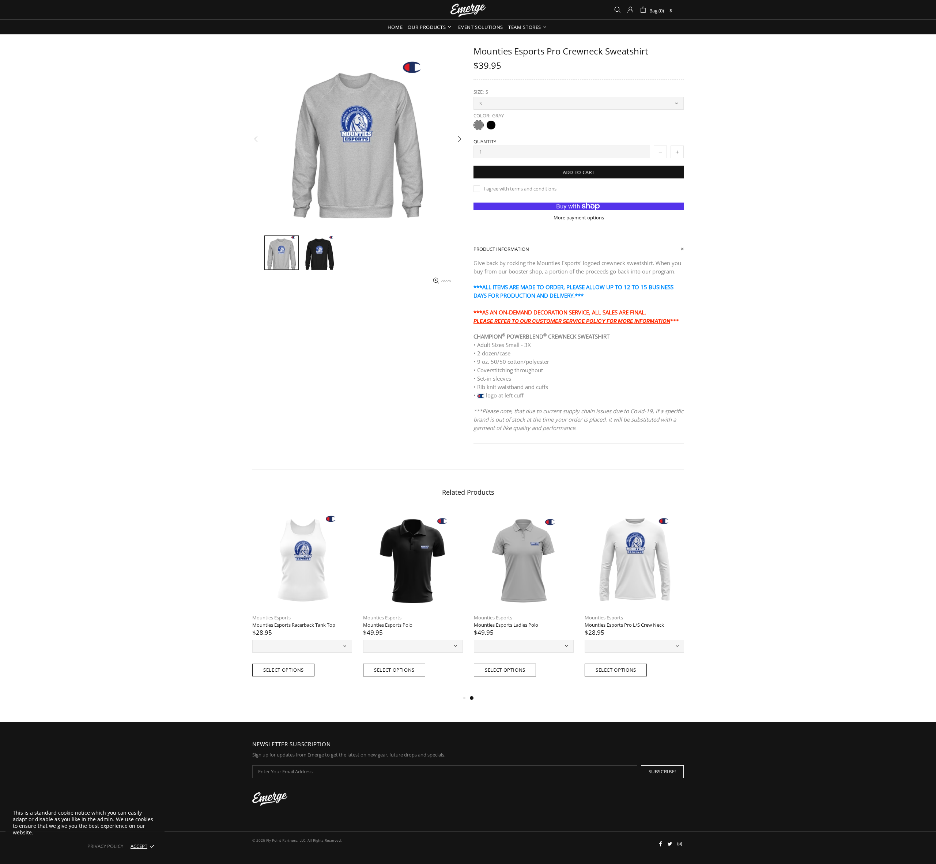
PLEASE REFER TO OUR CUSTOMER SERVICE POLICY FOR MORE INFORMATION (571, 321)
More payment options (579, 218)
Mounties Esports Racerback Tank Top (293, 625)
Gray (478, 125)
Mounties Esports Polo (387, 625)
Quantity (484, 142)
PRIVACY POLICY (105, 846)
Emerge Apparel (468, 9)
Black (491, 125)
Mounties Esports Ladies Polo (506, 625)
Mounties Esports (271, 618)
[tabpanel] (523, 601)
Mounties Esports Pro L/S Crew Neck (624, 625)
